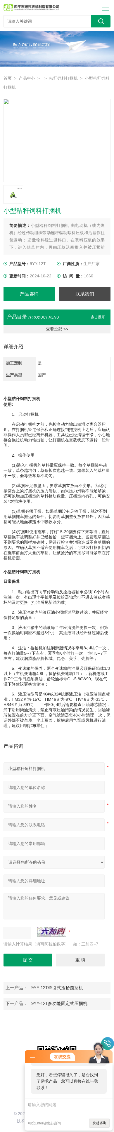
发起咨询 (99, 1123)
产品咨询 (29, 293)
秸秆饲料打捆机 (63, 78)
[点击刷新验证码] (51, 932)
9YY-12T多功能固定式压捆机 (59, 1003)
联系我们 (84, 293)
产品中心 (27, 78)
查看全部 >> (57, 329)
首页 (8, 78)
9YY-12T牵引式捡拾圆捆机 (57, 987)
